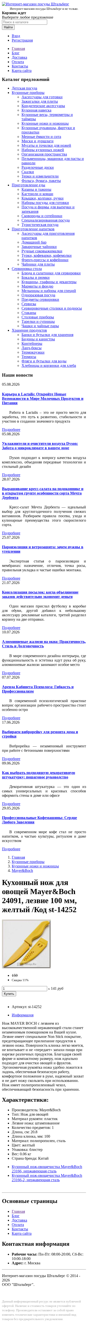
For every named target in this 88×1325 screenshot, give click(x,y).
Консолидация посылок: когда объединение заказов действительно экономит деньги (40, 594)
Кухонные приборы (28, 92)
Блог (16, 53)
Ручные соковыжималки (42, 251)
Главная (18, 48)
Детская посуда (24, 88)
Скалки (28, 172)
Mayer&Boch (22, 870)
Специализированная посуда (46, 220)
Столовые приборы (38, 317)
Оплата (18, 62)
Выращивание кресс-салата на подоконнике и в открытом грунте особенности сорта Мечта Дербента (42, 493)
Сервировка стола (27, 269)
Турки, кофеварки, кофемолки (47, 255)
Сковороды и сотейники (42, 216)
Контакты (20, 66)
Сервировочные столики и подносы (52, 308)
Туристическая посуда (40, 225)
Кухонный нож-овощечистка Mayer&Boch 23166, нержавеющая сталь (47, 1169)
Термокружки (33, 352)
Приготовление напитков (33, 229)
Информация (22, 1015)
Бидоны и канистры (38, 339)
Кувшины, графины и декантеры (49, 282)
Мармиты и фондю (37, 286)
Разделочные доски (38, 167)
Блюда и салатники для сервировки (51, 273)
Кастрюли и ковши (37, 194)
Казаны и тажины (36, 189)
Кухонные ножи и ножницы (45, 123)
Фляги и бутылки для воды (44, 361)
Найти (8, 27)
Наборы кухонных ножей (43, 150)
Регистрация (22, 40)
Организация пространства (44, 154)
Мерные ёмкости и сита (41, 137)
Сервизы (29, 304)
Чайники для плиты (38, 264)
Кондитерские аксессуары (43, 106)
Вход (16, 36)
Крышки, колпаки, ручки (43, 198)
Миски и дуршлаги (38, 141)
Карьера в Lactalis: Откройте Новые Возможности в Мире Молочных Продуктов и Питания (42, 398)
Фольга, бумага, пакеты (41, 181)
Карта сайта (22, 70)
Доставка (19, 57)
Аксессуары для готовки (42, 97)
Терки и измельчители (40, 176)
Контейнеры (32, 343)
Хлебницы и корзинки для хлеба (49, 365)
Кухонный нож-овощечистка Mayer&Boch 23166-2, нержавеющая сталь (47, 1177)
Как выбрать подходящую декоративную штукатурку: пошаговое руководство (38, 775)
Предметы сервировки (40, 299)
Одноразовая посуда (38, 295)
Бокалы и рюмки (36, 277)
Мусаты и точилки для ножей (46, 145)
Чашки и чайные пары (40, 326)
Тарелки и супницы (38, 321)
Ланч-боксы (32, 348)
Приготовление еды (28, 185)
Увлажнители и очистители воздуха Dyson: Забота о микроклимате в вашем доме (40, 445)
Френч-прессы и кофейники (45, 260)
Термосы (29, 357)
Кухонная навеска (36, 110)
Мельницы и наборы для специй (49, 291)
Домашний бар (34, 242)
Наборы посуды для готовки (45, 203)
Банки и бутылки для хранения (47, 335)
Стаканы (29, 313)
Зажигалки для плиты (40, 101)
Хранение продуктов (29, 330)
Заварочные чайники (39, 247)
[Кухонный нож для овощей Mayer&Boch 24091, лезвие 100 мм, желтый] (26, 967)
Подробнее (11, 429)
